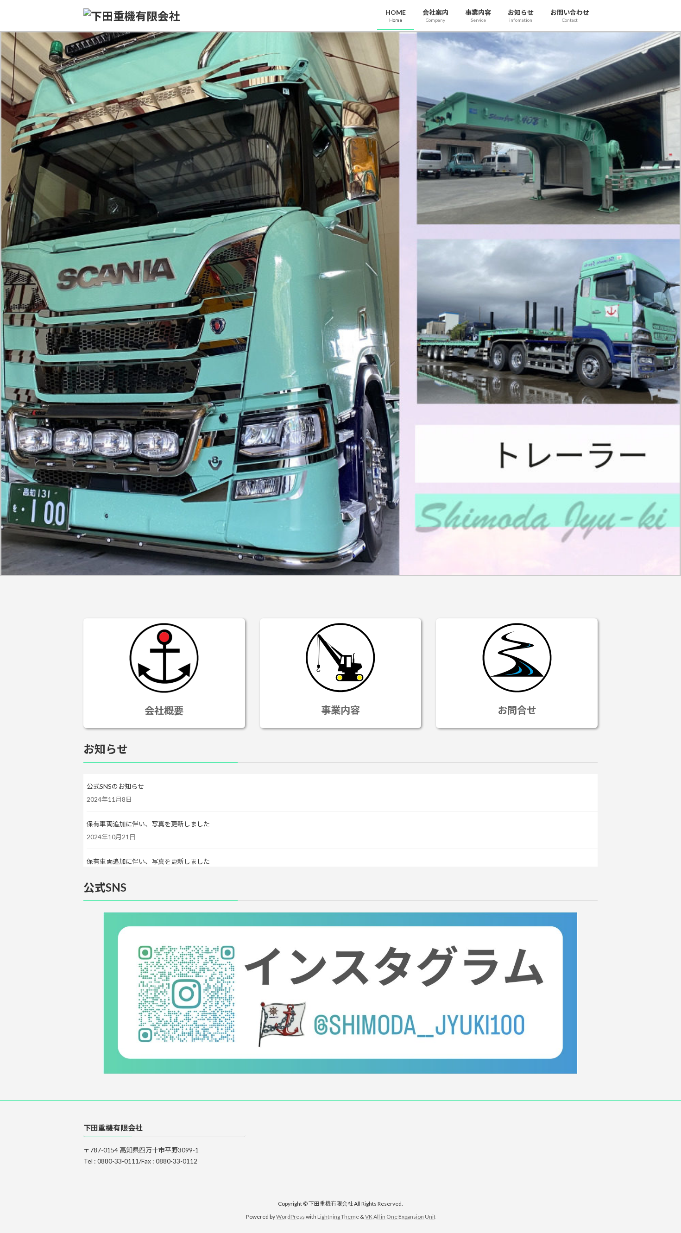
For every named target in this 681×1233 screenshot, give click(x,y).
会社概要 (164, 711)
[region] (340, 303)
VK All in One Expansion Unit (400, 1217)
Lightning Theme (338, 1217)
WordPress (290, 1217)
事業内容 (340, 710)
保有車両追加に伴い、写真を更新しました (148, 824)
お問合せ (517, 710)
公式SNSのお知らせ (115, 786)
